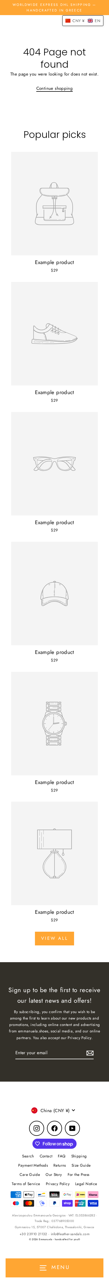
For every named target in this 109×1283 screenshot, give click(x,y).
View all (54, 938)
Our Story (54, 1174)
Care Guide (30, 1174)
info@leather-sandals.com (70, 1234)
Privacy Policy (58, 1184)
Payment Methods (33, 1165)
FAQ (61, 1156)
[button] (83, 21)
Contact (46, 1156)
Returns (59, 1165)
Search (28, 1156)
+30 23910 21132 (33, 1234)
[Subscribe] (89, 1053)
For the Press (78, 1174)
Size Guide (81, 1165)
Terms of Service (26, 1184)
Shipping (79, 1156)
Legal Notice (86, 1184)
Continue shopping (54, 88)
